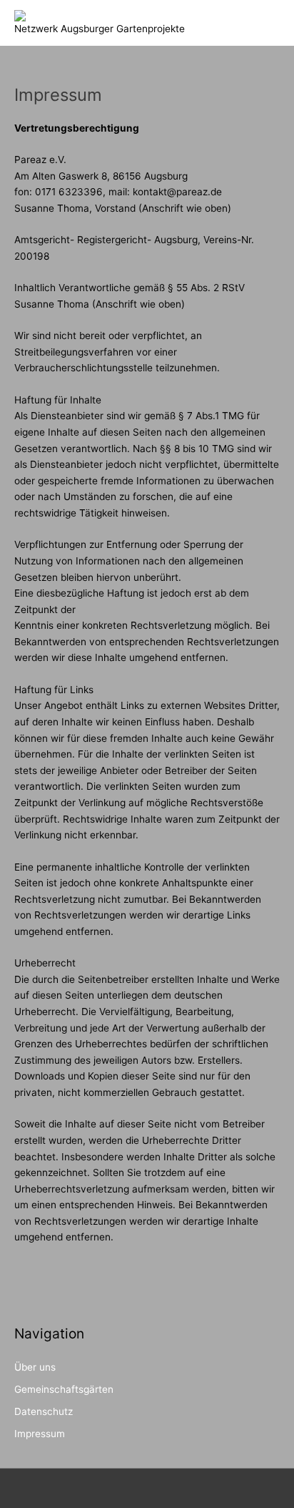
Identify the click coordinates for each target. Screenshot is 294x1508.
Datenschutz (43, 1411)
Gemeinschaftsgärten (63, 1389)
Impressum (39, 1433)
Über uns (35, 1367)
